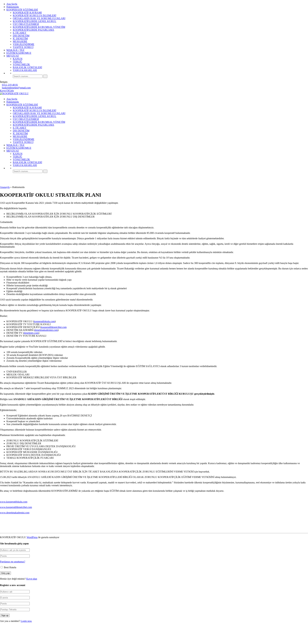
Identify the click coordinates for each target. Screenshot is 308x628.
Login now (26, 621)
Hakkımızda (12, 6)
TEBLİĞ (17, 61)
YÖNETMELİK (21, 64)
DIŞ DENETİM (21, 35)
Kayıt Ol (4, 90)
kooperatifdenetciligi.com (54, 327)
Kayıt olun (31, 578)
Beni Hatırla (9, 567)
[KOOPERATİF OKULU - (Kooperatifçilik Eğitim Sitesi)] (14, 93)
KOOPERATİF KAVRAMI (27, 12)
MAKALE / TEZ (15, 50)
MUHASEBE (20, 41)
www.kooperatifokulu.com (13, 501)
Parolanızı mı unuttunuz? (12, 561)
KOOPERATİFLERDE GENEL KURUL (34, 21)
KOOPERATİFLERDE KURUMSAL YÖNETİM (39, 27)
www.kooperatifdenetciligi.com (16, 507)
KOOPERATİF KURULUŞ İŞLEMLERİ (34, 15)
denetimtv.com (31, 333)
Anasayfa (5, 187)
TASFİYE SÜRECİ (23, 47)
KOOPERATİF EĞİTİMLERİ (22, 9)
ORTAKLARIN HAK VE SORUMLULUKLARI (39, 18)
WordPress (32, 537)
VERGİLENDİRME (23, 44)
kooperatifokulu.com (44, 321)
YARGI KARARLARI (25, 70)
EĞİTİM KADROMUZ (18, 53)
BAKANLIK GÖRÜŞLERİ (27, 67)
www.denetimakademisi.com (14, 512)
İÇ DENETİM (20, 38)
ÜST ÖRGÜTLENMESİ (26, 24)
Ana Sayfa (11, 4)
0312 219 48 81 (10, 84)
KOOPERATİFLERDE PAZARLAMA (33, 30)
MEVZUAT (12, 55)
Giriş (11, 90)
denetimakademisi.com (46, 330)
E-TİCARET (19, 32)
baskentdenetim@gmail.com (16, 87)
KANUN (17, 58)
